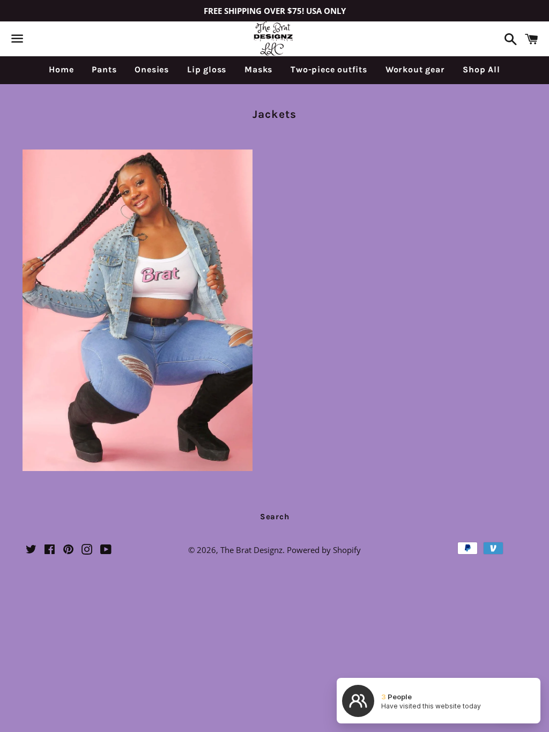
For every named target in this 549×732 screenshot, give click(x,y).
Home (61, 69)
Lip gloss (206, 69)
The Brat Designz (251, 549)
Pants (104, 69)
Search (275, 516)
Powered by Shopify (324, 549)
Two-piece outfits (329, 69)
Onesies (152, 69)
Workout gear (415, 69)
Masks (258, 69)
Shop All (481, 69)
